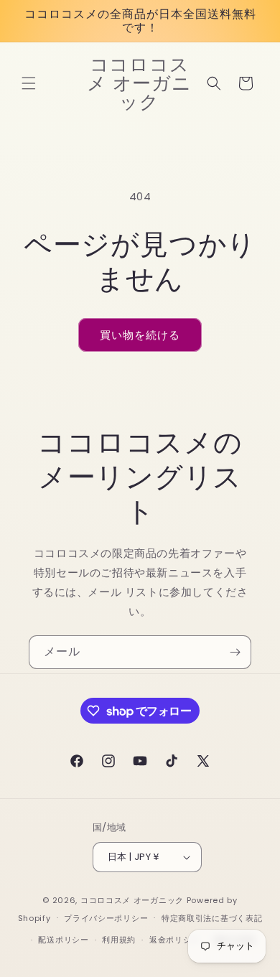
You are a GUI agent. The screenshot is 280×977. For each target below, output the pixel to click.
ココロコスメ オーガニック (132, 900)
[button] (29, 83)
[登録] (235, 652)
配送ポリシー (63, 939)
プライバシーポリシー (106, 918)
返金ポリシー (174, 939)
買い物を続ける (140, 334)
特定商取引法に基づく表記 (212, 918)
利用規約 (119, 939)
